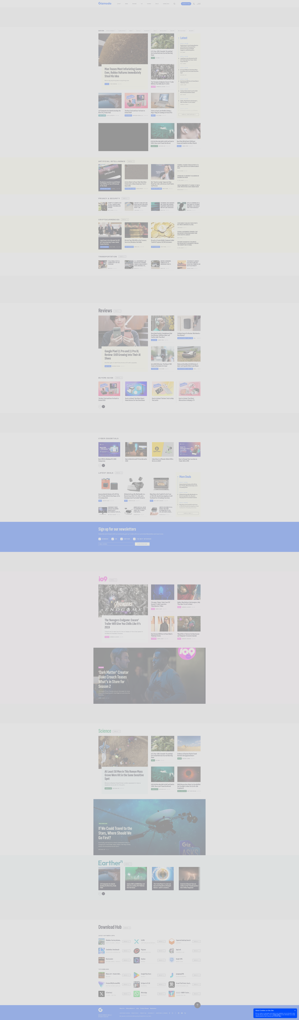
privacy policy (276, 1014)
